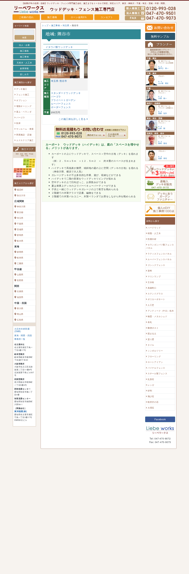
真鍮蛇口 (152, 287)
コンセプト (107, 17)
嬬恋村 (20, 189)
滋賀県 (20, 297)
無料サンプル (160, 36)
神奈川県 (21, 206)
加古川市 (21, 195)
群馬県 (20, 234)
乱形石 (151, 379)
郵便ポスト (153, 327)
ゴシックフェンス (156, 264)
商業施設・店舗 (24, 134)
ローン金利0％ (79, 17)
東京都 (20, 212)
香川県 (20, 308)
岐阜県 (20, 257)
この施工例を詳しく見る (72, 119)
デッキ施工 (21, 88)
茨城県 (20, 229)
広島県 (20, 319)
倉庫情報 (24, 68)
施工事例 (24, 56)
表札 (150, 322)
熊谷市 (63, 81)
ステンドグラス (155, 293)
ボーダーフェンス (61, 107)
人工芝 (151, 304)
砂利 (150, 390)
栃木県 (20, 240)
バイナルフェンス (156, 367)
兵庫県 (20, 291)
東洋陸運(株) (20, 411)
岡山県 (20, 313)
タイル (151, 344)
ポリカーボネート (156, 299)
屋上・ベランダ (24, 111)
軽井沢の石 (153, 402)
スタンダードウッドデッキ (66, 93)
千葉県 (20, 223)
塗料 (150, 270)
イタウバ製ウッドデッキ (59, 47)
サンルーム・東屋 (25, 128)
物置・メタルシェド (157, 316)
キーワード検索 (21, 25)
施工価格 (52, 17)
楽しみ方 (24, 74)
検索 (24, 37)
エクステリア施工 (25, 140)
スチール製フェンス (157, 373)
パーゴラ (20, 117)
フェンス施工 (22, 94)
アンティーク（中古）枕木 (161, 310)
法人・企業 (24, 44)
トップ (45, 25)
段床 (18, 123)
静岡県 (20, 251)
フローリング (154, 356)
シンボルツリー (155, 350)
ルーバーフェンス (61, 103)
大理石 (151, 407)
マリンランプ (154, 276)
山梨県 (20, 274)
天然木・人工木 (24, 62)
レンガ (151, 384)
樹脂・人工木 (154, 233)
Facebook (160, 419)
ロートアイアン (155, 361)
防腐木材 (152, 238)
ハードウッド (154, 227)
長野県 (20, 280)
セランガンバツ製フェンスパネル (160, 246)
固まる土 (152, 333)
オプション (21, 100)
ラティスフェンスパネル (160, 253)
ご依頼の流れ (26, 17)
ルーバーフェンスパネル (160, 259)
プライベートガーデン (63, 100)
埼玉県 (20, 217)
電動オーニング (24, 105)
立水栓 (151, 282)
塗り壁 (151, 339)
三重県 (20, 263)
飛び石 (151, 396)
